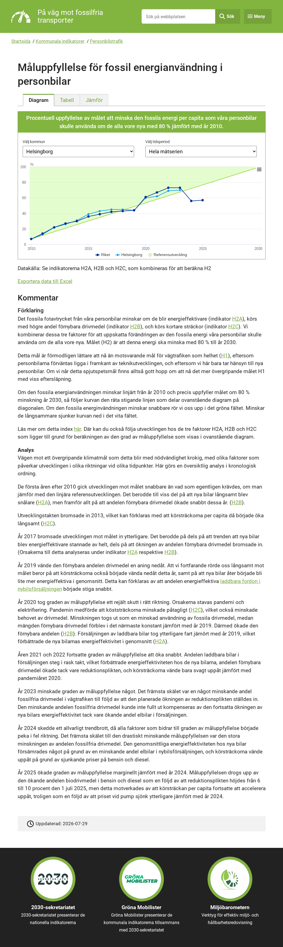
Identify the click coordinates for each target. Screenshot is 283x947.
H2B (135, 326)
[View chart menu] (259, 169)
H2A (237, 319)
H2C (233, 326)
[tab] (38, 100)
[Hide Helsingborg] (129, 254)
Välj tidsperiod (157, 141)
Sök (230, 16)
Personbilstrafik (106, 41)
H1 (224, 355)
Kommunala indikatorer (60, 41)
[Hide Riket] (102, 254)
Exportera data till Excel (45, 281)
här (77, 429)
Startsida (20, 41)
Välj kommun (34, 141)
